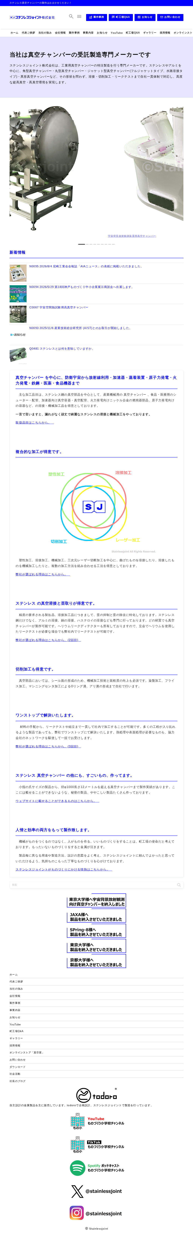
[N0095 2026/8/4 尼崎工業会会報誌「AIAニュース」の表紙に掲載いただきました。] (18, 273)
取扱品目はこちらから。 (33, 422)
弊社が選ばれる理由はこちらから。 (41, 574)
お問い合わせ (170, 17)
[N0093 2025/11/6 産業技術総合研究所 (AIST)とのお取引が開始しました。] (18, 335)
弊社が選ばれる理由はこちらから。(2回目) (47, 640)
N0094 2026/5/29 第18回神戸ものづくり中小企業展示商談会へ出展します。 (82, 286)
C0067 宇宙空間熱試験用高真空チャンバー (58, 307)
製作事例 (96, 17)
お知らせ (144, 17)
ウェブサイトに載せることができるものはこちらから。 (56, 801)
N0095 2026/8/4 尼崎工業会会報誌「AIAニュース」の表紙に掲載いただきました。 (86, 266)
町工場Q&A (121, 17)
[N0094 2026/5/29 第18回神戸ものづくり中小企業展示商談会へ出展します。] (18, 294)
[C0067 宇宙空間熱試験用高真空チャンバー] (18, 314)
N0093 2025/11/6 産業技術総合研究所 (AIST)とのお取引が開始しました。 (80, 328)
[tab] (79, 244)
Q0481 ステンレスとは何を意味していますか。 (62, 348)
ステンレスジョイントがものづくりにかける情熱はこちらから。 (63, 869)
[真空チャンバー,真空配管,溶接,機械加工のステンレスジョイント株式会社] (32, 17)
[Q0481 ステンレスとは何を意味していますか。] (18, 355)
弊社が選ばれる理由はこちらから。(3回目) (47, 746)
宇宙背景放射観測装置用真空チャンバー (118, 236)
